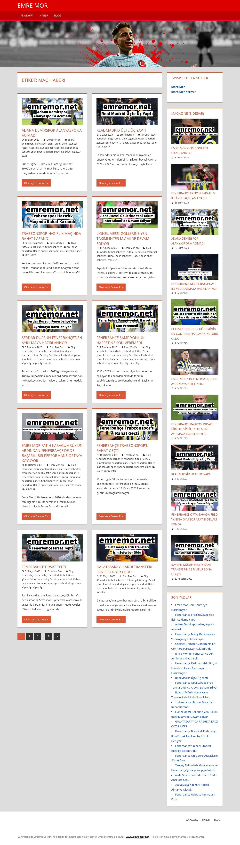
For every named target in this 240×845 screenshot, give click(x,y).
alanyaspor (40, 143)
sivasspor (41, 583)
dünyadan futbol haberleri (111, 251)
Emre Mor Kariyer (183, 91)
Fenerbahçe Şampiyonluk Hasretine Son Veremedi (120, 340)
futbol (57, 143)
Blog (57, 15)
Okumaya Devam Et (35, 183)
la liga (132, 142)
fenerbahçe (28, 351)
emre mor (27, 469)
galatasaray (141, 580)
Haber (44, 15)
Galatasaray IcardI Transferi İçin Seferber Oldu (124, 569)
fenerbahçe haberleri (47, 351)
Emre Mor (32, 5)
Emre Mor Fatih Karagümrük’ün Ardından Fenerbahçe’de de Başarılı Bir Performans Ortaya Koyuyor (52, 453)
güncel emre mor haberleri (111, 355)
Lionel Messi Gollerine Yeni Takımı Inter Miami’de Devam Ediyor (122, 238)
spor (33, 151)
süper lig (59, 151)
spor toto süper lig (118, 363)
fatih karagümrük (55, 472)
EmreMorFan (54, 139)
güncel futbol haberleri (142, 138)
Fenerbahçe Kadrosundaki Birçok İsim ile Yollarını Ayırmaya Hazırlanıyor (192, 429)
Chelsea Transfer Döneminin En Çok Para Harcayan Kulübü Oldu (194, 334)
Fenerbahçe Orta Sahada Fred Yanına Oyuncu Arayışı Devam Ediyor (194, 519)
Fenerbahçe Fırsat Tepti (44, 566)
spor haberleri (45, 151)
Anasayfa (27, 15)
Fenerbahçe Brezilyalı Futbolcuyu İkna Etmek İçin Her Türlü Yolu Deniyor (194, 736)
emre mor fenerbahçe (46, 469)
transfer (112, 259)
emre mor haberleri (70, 469)
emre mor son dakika (33, 472)
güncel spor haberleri (52, 147)
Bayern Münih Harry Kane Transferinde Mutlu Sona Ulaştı (191, 569)
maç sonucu (144, 142)
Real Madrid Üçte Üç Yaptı (121, 130)
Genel (65, 143)
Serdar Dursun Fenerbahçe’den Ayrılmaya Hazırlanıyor (52, 340)
